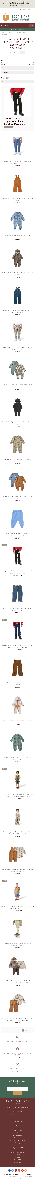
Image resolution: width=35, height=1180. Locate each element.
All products (17, 1162)
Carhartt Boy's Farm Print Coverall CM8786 (17, 235)
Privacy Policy (17, 1135)
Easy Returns (17, 1128)
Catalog (17, 1143)
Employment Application (17, 1140)
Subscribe (17, 1093)
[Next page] (30, 1030)
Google (20, 1178)
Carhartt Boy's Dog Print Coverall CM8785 (17, 459)
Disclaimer (17, 1138)
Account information (17, 1152)
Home (2, 32)
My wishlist (17, 1159)
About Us (17, 1125)
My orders (18, 1154)
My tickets (18, 1157)
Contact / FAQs (17, 1130)
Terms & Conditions (17, 1133)
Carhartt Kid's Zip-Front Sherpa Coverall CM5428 (17, 720)
